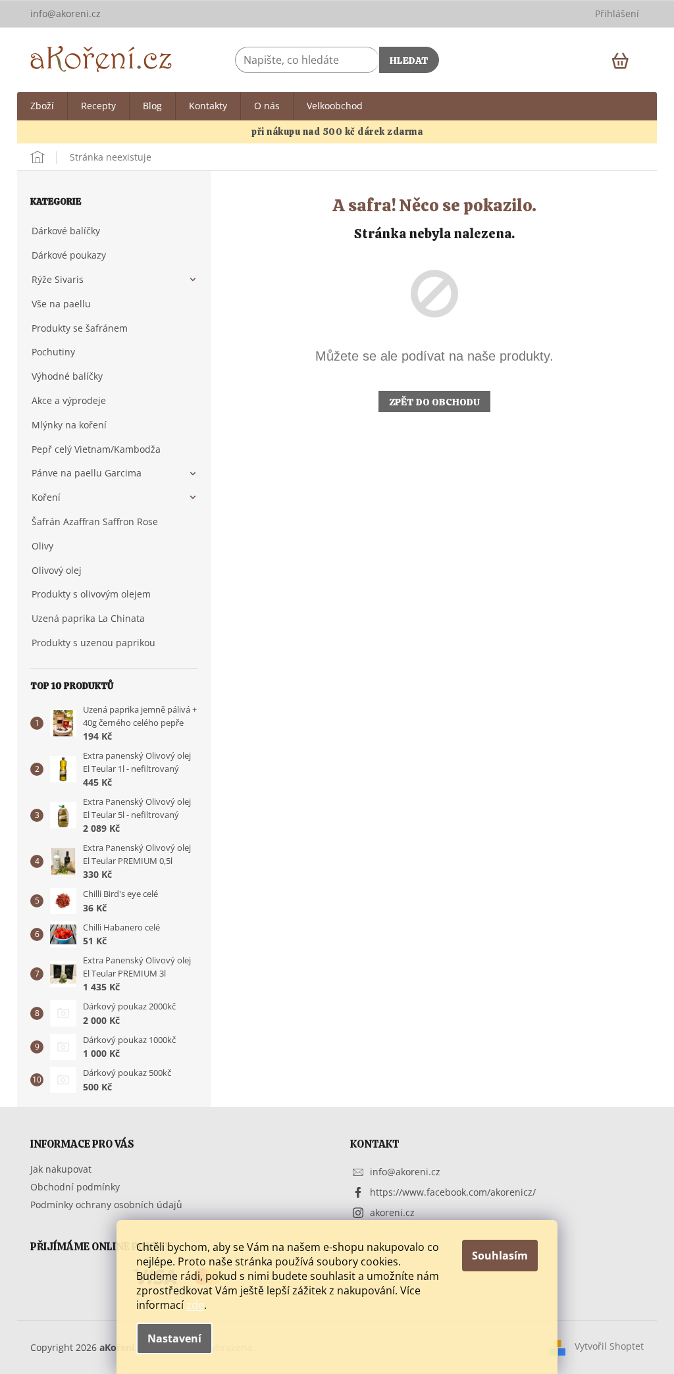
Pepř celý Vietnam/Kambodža (96, 449)
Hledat (409, 60)
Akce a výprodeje (69, 400)
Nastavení (174, 1338)
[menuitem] (42, 106)
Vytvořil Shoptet (609, 1346)
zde (195, 1305)
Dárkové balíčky (66, 230)
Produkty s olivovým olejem (91, 594)
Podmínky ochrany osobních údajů (106, 1204)
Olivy (42, 546)
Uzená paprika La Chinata (88, 618)
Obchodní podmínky (75, 1187)
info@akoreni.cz (405, 1171)
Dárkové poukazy (69, 255)
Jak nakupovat (60, 1169)
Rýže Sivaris (58, 279)
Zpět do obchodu (434, 402)
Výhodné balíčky (67, 376)
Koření (46, 497)
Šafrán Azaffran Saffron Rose (95, 521)
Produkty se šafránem (80, 328)
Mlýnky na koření (69, 425)
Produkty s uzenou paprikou (93, 642)
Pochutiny (53, 351)
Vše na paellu (61, 303)
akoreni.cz (392, 1212)
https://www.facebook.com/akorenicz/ (453, 1192)
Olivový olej (57, 570)
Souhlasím (500, 1255)
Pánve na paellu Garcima (87, 473)
